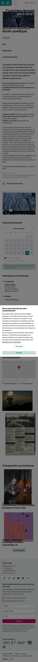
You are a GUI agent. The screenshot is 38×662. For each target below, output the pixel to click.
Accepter (19, 353)
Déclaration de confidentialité (11, 342)
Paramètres (19, 346)
